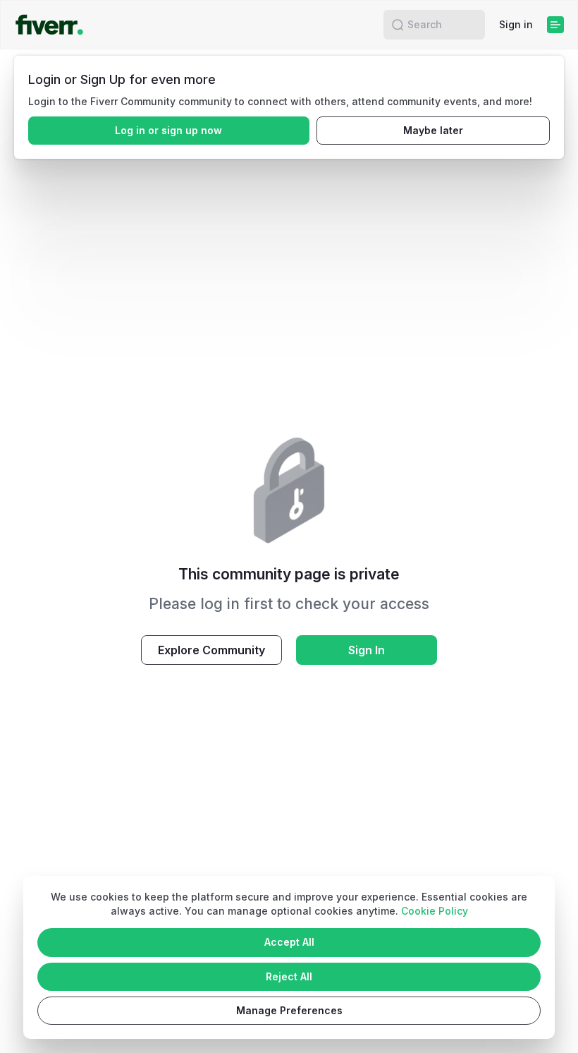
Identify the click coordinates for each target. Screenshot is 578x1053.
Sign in (516, 24)
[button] (397, 24)
